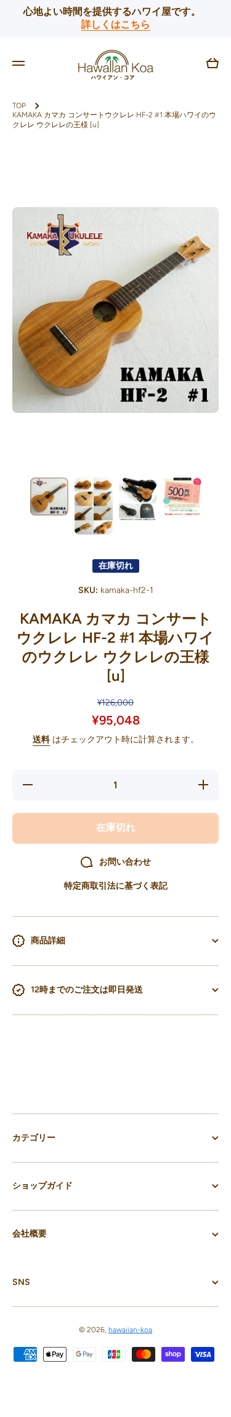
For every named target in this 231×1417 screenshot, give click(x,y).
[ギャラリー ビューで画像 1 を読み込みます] (49, 496)
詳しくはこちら (115, 24)
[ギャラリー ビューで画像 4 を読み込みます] (182, 496)
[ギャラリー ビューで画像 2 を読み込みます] (94, 506)
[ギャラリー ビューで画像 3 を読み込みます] (138, 499)
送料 (41, 739)
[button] (212, 63)
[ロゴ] (116, 63)
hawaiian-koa (130, 1329)
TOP (19, 105)
